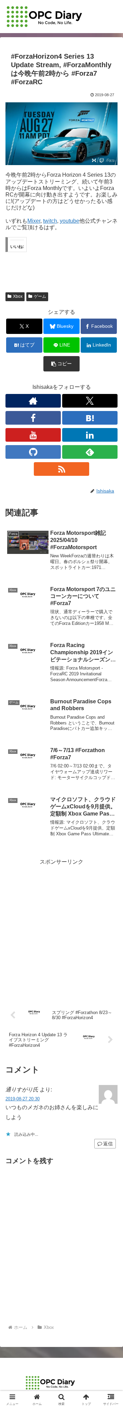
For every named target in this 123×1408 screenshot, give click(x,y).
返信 (108, 1143)
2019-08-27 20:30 (22, 1098)
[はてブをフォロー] (90, 418)
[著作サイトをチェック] (33, 401)
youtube (69, 221)
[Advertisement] (61, 928)
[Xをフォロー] (90, 401)
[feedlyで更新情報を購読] (90, 452)
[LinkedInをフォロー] (90, 435)
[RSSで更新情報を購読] (61, 469)
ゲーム (40, 296)
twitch (50, 221)
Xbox (18, 296)
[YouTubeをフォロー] (33, 435)
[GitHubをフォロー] (33, 452)
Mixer (33, 221)
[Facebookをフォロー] (33, 418)
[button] (61, 363)
